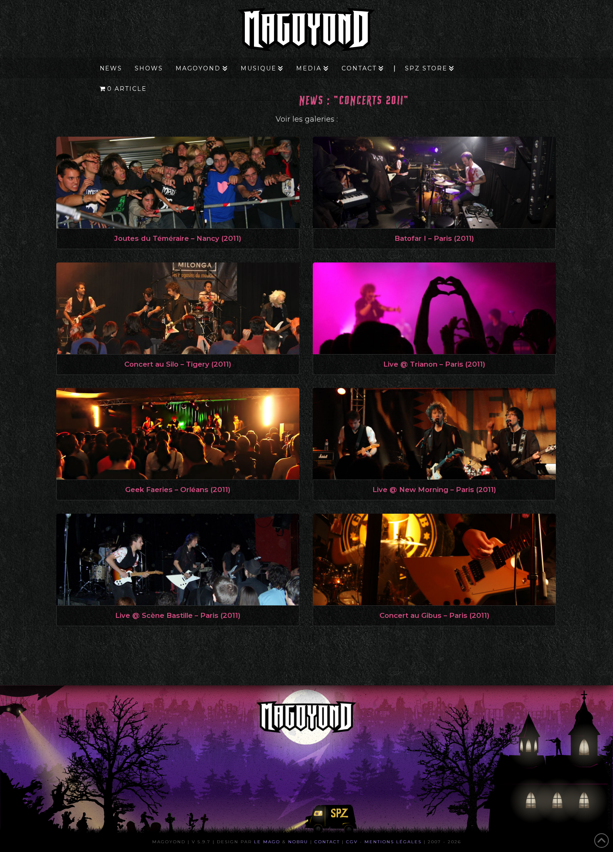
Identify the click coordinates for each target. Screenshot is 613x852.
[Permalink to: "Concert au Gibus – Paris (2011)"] (434, 559)
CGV (352, 842)
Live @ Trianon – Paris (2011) (434, 364)
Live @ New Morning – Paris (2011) (434, 489)
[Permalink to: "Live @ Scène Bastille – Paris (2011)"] (177, 559)
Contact (327, 842)
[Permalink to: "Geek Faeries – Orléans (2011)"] (177, 434)
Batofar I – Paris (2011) (434, 238)
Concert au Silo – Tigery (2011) (177, 364)
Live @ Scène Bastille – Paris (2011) (178, 615)
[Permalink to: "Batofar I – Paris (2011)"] (434, 182)
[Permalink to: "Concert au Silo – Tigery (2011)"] (177, 308)
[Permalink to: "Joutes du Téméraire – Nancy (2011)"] (177, 182)
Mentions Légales (393, 842)
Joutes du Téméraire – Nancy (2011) (177, 238)
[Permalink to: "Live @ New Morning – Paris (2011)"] (434, 434)
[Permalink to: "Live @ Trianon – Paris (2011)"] (434, 308)
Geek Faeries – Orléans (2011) (178, 489)
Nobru (298, 842)
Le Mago (267, 842)
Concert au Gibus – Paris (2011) (434, 615)
